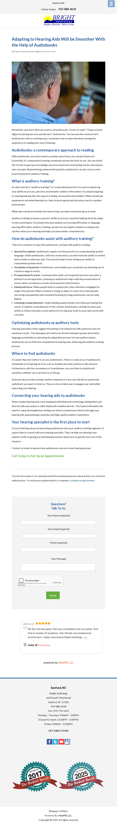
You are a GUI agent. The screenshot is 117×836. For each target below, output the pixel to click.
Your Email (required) (58, 528)
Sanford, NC (58, 3)
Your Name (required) (58, 515)
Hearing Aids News (48, 51)
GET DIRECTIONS (58, 730)
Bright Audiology (20, 51)
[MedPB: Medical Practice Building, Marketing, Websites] (58, 815)
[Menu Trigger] (111, 3)
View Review (44, 645)
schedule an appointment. (82, 480)
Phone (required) (58, 542)
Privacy (53, 811)
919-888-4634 (67, 9)
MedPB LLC (65, 662)
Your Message (58, 558)
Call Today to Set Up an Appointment (37, 456)
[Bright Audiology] (58, 25)
